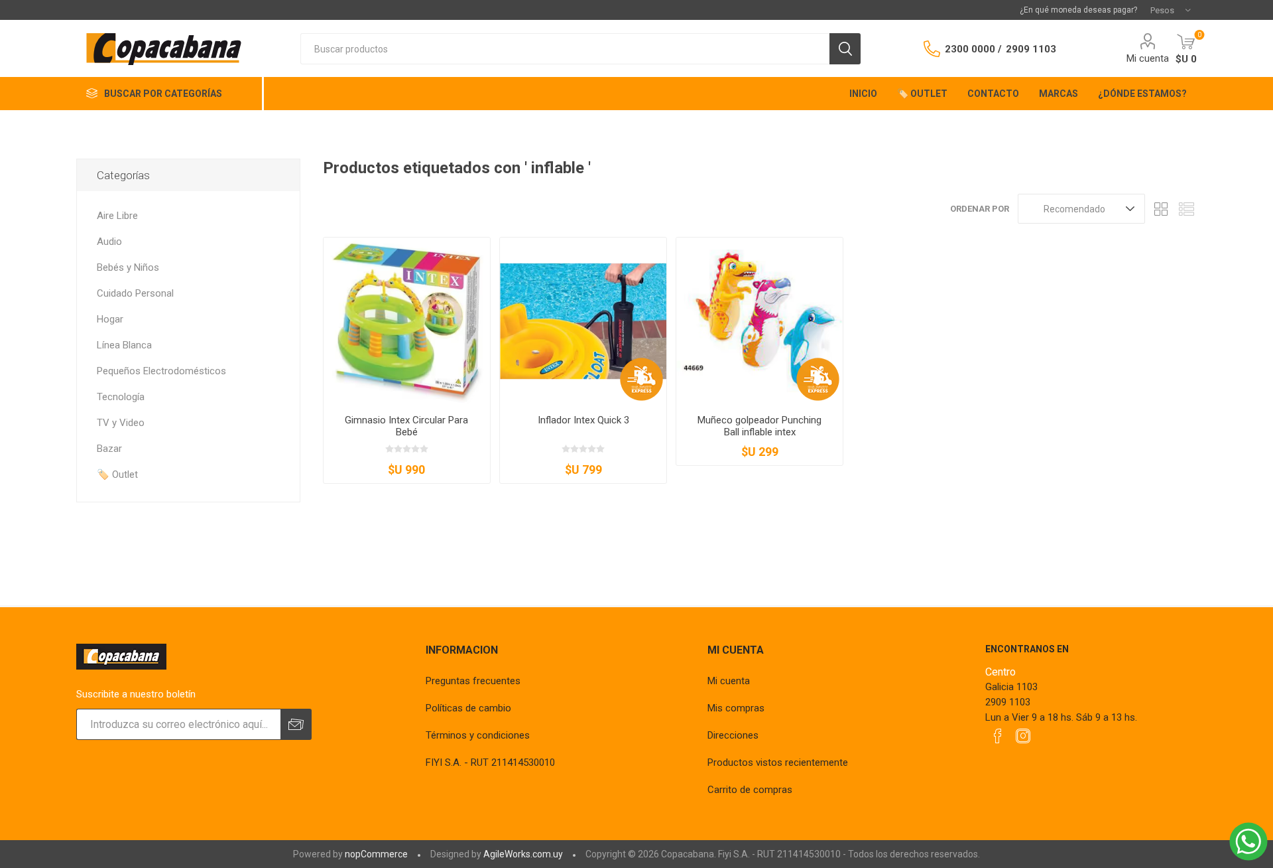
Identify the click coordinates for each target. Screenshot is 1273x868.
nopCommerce (376, 854)
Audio (109, 242)
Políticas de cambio (468, 708)
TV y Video (121, 423)
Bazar (109, 449)
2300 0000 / (973, 49)
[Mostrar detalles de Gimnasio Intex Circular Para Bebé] (407, 321)
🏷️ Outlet (117, 474)
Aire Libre (117, 216)
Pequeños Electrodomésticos (161, 371)
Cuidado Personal (135, 293)
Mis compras (735, 708)
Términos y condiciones (478, 735)
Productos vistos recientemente (777, 762)
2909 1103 (1031, 49)
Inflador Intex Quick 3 (583, 420)
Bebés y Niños (128, 267)
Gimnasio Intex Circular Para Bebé (406, 426)
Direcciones (732, 735)
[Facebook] (997, 736)
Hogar (110, 319)
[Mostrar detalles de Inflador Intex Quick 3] (583, 321)
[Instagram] (1023, 736)
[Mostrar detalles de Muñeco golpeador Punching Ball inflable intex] (759, 321)
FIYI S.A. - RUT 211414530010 (490, 762)
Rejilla (1162, 209)
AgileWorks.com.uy (523, 854)
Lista (1187, 209)
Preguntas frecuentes (473, 681)
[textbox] (564, 48)
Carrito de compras (749, 790)
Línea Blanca (124, 345)
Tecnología (121, 397)
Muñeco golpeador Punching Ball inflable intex (759, 426)
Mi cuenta (1147, 58)
